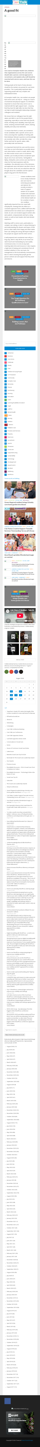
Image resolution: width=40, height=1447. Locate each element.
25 (11, 699)
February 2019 (11, 1330)
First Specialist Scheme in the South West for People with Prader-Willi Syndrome (19, 806)
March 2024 (10, 1139)
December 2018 (11, 1336)
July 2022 (9, 1199)
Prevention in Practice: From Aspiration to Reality (20, 278)
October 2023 (11, 1154)
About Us (9, 719)
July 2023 (9, 1161)
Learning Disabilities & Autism (13, 526)
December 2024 (11, 1110)
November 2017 (11, 1377)
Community (14, 553)
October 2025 (11, 1078)
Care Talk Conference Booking (15, 729)
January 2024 (10, 1145)
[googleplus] (11, 672)
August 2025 (10, 1084)
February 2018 (11, 1368)
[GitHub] (21, 672)
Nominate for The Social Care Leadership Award (20, 758)
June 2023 (10, 1164)
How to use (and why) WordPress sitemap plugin (20, 889)
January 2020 (10, 1294)
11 (11, 691)
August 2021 (10, 1234)
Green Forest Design (27, 1440)
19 (16, 695)
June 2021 (10, 1240)
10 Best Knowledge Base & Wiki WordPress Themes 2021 (19, 843)
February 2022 (11, 1215)
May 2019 (9, 1320)
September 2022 (12, 1193)
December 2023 (11, 1148)
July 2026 (9, 1049)
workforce (19, 295)
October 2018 (11, 1342)
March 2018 (10, 1365)
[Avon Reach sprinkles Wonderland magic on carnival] (20, 542)
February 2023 (11, 1177)
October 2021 (11, 1228)
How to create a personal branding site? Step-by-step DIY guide (20, 973)
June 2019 (10, 1317)
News (19, 271)
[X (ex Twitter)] (14, 1401)
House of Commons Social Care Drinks (18, 748)
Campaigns (10, 726)
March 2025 (10, 1100)
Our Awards (10, 761)
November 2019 (11, 1301)
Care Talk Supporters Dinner (15, 735)
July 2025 (9, 1088)
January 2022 (10, 1218)
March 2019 (10, 1326)
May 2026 (9, 1056)
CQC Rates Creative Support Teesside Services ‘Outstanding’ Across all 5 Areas (19, 530)
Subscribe (9, 780)
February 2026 (11, 1065)
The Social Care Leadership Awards (17, 783)
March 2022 (10, 1212)
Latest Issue (10, 751)
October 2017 (11, 1380)
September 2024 (12, 1119)
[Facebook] (16, 672)
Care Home (7, 553)
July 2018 (9, 1352)
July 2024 (9, 1126)
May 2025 (9, 1094)
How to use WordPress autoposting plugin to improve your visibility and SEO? (19, 953)
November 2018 (11, 1339)
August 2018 (10, 1349)
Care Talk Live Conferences (15, 732)
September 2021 (12, 1231)
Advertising (10, 723)
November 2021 (11, 1224)
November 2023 (11, 1151)
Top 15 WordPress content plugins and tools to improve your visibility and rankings (20, 990)
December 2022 (11, 1183)
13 (20, 691)
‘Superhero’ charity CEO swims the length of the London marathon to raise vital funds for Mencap (21, 712)
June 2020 (10, 1279)
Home (8, 745)
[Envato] (6, 672)
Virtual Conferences (12, 787)
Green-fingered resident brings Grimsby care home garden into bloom (18, 503)
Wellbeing (26, 500)
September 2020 (12, 1269)
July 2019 (9, 1314)
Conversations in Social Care (15, 742)
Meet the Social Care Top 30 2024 (16, 754)
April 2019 (10, 1323)
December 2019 (11, 1298)
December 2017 (11, 1374)
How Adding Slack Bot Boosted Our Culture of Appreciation (20, 822)
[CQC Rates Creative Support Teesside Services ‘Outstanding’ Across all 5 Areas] (20, 516)
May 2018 (9, 1358)
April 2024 (10, 1135)
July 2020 (9, 1275)
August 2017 (10, 1387)
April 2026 (10, 1059)
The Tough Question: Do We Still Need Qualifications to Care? (20, 300)
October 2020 (11, 1266)
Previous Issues (11, 764)
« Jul (5, 708)
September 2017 (12, 1384)
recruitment (26, 317)
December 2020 (11, 1259)
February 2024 (11, 1142)
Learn (13, 271)
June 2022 (10, 1202)
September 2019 (12, 1307)
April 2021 (10, 1247)
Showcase (11, 500)
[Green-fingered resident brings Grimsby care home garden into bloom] (20, 490)
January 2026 (10, 1069)
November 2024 (11, 1113)
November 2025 (11, 1075)
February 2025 (11, 1104)
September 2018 (12, 1345)
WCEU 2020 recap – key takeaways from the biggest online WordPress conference (19, 1010)
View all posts (20, 659)
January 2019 (10, 1333)
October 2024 (11, 1116)
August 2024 (10, 1123)
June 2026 (10, 1053)
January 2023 (10, 1180)
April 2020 (10, 1285)
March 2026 (10, 1062)
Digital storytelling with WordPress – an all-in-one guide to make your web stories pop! (20, 934)
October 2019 (11, 1304)
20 (20, 695)
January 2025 (10, 1107)
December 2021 (11, 1221)
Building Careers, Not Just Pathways (20, 323)
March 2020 (10, 1288)
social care (19, 273)
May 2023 (9, 1167)
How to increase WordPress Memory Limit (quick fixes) (20, 868)
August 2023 (10, 1158)
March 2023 (10, 1174)
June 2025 (10, 1091)
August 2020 (10, 1272)
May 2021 (9, 1244)
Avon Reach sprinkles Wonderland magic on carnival (19, 556)
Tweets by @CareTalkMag (11, 478)
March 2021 (10, 1250)
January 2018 (10, 1371)
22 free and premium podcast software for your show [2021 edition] (20, 911)
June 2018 (10, 1355)
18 (11, 695)
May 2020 (9, 1282)
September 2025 (12, 1081)
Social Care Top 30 (12, 777)
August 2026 (10, 1046)
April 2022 (10, 1209)
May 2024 (9, 1132)
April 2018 (10, 1361)
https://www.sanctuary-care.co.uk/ (14, 1035)
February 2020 (11, 1291)
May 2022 (9, 1205)
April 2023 (10, 1170)
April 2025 (10, 1097)
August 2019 (10, 1310)
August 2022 (10, 1196)
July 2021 (9, 1237)
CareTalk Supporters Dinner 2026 (16, 738)
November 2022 (11, 1186)
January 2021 (10, 1256)
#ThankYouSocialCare (13, 716)
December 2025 (11, 1072)
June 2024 (10, 1129)
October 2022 (11, 1189)
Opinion (6, 7)
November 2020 (11, 1263)
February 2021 (11, 1253)
